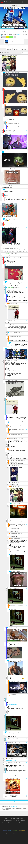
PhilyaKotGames (8, 189)
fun (1, 35)
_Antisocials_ (13, 571)
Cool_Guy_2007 (8, 72)
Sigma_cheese (8, 130)
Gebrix (12, 554)
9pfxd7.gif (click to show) (15, 436)
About (20, 822)
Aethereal (8, 360)
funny (7, 37)
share (21, 31)
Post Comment (23, 49)
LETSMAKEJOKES (12, 421)
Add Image (15, 49)
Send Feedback (14, 827)
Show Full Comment (15, 244)
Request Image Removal (20, 824)
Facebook (5, 830)
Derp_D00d (9, 774)
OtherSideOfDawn (9, 104)
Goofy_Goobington (10, 795)
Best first (24, 52)
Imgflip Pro (7, 818)
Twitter (9, 830)
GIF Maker (13, 818)
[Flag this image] (26, 32)
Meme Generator (13, 806)
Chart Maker (23, 820)
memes (11, 37)
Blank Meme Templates (7, 820)
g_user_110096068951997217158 (13, 762)
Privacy (24, 822)
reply (26, 55)
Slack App (12, 824)
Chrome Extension (21, 830)
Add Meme (9, 49)
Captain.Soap (18, 34)
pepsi (15, 37)
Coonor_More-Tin (8, 168)
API (7, 824)
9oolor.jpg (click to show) (12, 704)
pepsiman (3, 37)
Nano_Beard (10, 702)
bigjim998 (11, 520)
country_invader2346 (8, 227)
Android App (14, 830)
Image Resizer (15, 822)
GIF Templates (16, 820)
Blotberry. (10, 324)
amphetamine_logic (14, 342)
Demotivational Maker (6, 822)
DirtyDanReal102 (11, 126)
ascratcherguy (6, 55)
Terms (4, 824)
